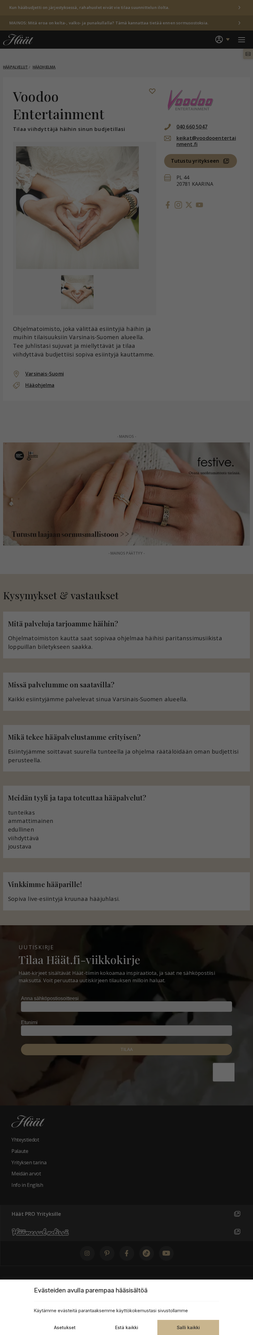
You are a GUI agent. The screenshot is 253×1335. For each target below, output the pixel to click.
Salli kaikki (188, 1327)
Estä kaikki (126, 1327)
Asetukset (65, 1327)
